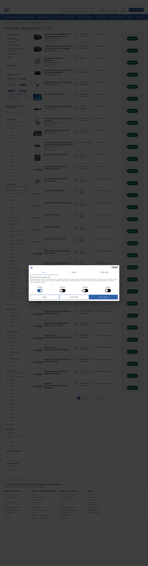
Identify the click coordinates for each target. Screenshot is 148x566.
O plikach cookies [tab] (104, 272)
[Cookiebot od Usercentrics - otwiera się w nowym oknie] (109, 267)
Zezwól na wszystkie (103, 297)
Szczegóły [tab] (74, 272)
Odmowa (45, 297)
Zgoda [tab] (43, 272)
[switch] (63, 290)
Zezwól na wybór (74, 297)
